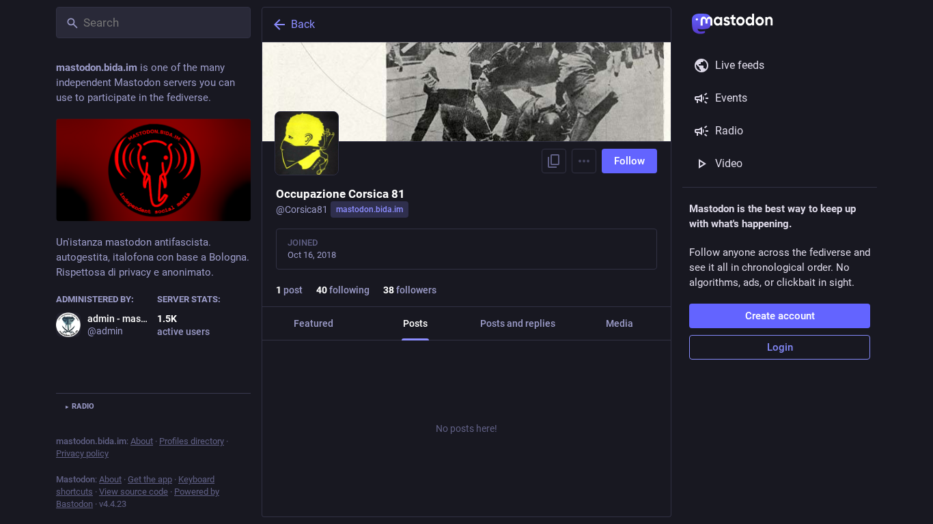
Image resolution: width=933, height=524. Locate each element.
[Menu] (584, 161)
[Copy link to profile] (554, 161)
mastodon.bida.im (369, 209)
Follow (629, 161)
